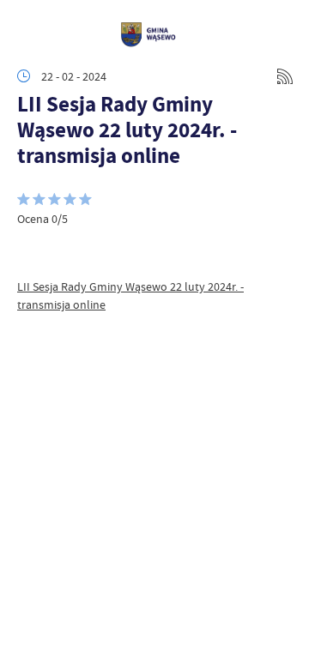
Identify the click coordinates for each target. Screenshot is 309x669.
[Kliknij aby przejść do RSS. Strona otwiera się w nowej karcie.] (285, 76)
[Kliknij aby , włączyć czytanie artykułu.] (31, 252)
